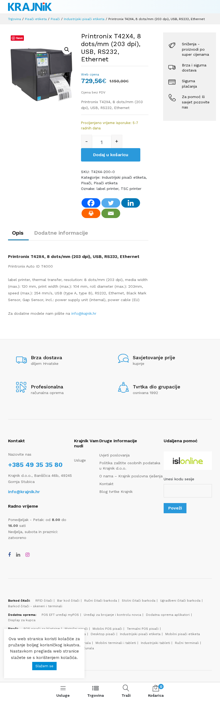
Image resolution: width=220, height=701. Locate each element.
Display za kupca (21, 620)
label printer (107, 188)
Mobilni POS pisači (107, 629)
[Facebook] (91, 203)
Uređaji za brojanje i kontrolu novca (112, 615)
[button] (67, 49)
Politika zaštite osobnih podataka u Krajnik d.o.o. (129, 465)
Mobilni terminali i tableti (116, 643)
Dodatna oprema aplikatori (168, 615)
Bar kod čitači (68, 600)
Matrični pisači (76, 629)
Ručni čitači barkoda (100, 600)
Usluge (80, 460)
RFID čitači (43, 600)
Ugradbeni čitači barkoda (180, 600)
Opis (17, 233)
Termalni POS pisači (143, 629)
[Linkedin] (130, 203)
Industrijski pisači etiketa (84, 19)
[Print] (91, 213)
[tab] (19, 232)
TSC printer (131, 188)
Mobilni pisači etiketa (182, 634)
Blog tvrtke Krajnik (116, 491)
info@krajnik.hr (24, 491)
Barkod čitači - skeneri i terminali (35, 606)
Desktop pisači (103, 634)
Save (19, 38)
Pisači (55, 19)
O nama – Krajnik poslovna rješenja (131, 476)
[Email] (110, 213)
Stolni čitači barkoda (138, 600)
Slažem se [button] (44, 666)
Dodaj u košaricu (110, 154)
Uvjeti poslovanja (114, 455)
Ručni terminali (187, 643)
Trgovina (14, 19)
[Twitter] (110, 203)
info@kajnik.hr (83, 313)
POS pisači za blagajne (42, 629)
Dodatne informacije (61, 233)
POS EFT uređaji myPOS (60, 615)
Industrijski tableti (155, 643)
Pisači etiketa (36, 19)
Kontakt (106, 484)
